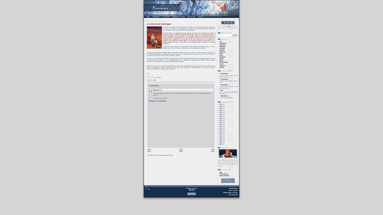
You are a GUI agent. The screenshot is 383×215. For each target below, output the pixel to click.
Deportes (222, 50)
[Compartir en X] (152, 80)
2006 (221, 144)
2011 (221, 134)
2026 (221, 104)
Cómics (222, 58)
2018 (221, 120)
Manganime (158, 77)
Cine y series (166, 17)
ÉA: (222, 90)
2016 (221, 124)
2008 (221, 140)
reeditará (155, 67)
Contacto (200, 17)
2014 (221, 128)
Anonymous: (224, 73)
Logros (221, 63)
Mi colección (191, 17)
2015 (221, 126)
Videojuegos (155, 17)
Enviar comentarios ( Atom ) (164, 155)
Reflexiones (223, 51)
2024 (221, 108)
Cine (154, 77)
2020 (221, 116)
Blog (148, 17)
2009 (221, 138)
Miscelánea (222, 46)
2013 (221, 130)
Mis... (221, 172)
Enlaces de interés (224, 175)
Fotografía (222, 48)
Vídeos (221, 60)
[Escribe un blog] (150, 80)
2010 (221, 136)
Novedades (222, 56)
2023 (221, 110)
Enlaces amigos (224, 173)
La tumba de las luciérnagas (159, 24)
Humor (221, 55)
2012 (221, 132)
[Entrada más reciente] (149, 151)
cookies (228, 26)
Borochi (156, 90)
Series (221, 53)
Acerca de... (223, 65)
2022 (221, 112)
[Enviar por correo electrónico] (148, 80)
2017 (221, 122)
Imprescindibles (224, 62)
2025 (221, 106)
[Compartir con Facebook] (155, 80)
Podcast (222, 67)
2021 (221, 114)
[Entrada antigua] (212, 151)
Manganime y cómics (179, 17)
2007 (221, 142)
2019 (221, 118)
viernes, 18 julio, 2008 (160, 98)
